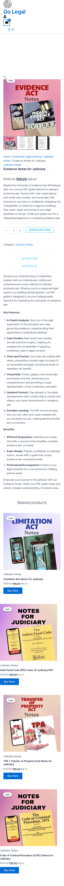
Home (6, 156)
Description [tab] (29, 258)
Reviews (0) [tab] (29, 266)
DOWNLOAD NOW (39, 229)
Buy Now (13, 590)
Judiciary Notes (12, 164)
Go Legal (14, 11)
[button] (32, 77)
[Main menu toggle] (10, 30)
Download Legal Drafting (27, 156)
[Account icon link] (4, 17)
